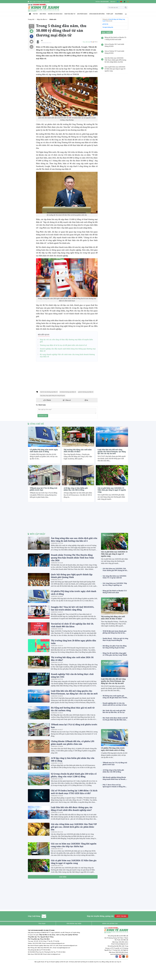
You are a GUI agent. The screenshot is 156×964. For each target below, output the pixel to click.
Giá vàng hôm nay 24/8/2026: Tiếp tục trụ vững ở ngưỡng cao (115, 584)
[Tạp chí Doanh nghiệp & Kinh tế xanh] (43, 7)
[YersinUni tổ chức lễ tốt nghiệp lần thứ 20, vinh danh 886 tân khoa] (39, 628)
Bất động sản (108, 599)
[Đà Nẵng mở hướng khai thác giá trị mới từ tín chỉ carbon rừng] (39, 712)
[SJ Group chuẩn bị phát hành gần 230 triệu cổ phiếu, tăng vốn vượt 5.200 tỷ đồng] (39, 778)
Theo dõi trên (86, 42)
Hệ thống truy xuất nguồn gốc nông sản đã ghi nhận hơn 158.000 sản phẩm (115, 697)
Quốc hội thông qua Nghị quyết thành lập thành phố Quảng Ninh (71, 575)
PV (42, 40)
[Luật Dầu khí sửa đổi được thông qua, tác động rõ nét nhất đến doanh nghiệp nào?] (39, 812)
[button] (113, 1)
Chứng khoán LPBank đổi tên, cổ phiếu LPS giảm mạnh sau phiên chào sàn (72, 742)
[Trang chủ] (30, 14)
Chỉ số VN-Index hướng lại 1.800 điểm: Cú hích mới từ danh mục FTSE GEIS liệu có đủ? (74, 792)
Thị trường (108, 535)
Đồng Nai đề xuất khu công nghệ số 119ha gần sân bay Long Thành (115, 654)
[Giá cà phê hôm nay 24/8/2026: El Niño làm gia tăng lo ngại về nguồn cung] (112, 475)
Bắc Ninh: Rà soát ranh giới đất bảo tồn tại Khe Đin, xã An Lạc (114, 711)
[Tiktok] (124, 2)
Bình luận (31, 26)
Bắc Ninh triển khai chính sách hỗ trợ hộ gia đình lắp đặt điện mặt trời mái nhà (115, 719)
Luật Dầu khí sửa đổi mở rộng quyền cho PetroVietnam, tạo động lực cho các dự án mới (112, 452)
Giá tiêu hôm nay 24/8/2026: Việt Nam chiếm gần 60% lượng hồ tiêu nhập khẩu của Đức (115, 569)
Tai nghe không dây (107, 27)
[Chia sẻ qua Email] (31, 41)
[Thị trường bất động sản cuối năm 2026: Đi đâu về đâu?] (78, 437)
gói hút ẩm (105, 24)
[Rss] (128, 2)
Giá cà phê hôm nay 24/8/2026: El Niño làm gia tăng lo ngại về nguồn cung (112, 490)
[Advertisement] (67, 375)
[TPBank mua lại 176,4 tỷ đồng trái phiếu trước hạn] (44, 475)
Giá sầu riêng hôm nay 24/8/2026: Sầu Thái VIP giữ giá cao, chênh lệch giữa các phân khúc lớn (74, 827)
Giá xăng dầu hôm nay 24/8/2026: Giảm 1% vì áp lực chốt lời (114, 577)
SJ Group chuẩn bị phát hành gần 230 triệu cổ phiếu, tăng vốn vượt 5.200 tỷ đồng (74, 775)
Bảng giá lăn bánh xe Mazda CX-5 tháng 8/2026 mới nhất (115, 592)
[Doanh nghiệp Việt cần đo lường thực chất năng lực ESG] (39, 679)
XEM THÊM (62, 877)
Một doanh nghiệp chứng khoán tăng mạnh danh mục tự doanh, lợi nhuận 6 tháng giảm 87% (114, 778)
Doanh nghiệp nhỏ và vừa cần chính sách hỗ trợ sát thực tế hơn (115, 704)
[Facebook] (118, 2)
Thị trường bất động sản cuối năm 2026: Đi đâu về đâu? (78, 451)
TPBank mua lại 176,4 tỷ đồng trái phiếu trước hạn (43, 489)
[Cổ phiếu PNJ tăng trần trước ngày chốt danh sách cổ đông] (44, 437)
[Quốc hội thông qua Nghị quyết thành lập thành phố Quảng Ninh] (39, 579)
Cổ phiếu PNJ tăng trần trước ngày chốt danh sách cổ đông (44, 451)
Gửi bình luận (43, 416)
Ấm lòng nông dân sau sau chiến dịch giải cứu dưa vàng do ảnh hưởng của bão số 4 (74, 539)
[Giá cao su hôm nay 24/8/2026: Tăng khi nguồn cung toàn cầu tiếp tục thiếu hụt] (39, 848)
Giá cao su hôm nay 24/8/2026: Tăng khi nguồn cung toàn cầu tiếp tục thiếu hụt (73, 845)
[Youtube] (121, 2)
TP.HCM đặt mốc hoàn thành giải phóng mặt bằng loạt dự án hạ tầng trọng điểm (114, 632)
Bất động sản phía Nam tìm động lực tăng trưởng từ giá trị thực (114, 647)
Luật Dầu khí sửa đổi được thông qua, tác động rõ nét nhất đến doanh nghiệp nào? (72, 808)
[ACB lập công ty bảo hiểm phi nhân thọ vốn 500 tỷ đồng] (78, 475)
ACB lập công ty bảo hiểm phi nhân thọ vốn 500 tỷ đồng (76, 489)
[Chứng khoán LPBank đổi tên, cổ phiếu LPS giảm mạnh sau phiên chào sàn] (39, 746)
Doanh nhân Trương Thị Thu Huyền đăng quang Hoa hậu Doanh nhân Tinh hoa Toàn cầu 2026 (72, 558)
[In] (31, 47)
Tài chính (107, 731)
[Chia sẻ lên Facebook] (31, 36)
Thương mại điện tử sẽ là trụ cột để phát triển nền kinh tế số (63, 345)
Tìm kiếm (125, 7)
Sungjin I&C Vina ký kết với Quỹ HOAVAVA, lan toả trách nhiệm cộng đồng (72, 608)
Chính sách (108, 662)
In (87, 400)
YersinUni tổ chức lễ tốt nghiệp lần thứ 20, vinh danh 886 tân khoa (72, 625)
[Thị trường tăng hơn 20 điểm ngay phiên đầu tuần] (39, 645)
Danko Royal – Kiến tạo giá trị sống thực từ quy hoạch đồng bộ (115, 639)
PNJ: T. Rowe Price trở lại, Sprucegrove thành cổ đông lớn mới (114, 786)
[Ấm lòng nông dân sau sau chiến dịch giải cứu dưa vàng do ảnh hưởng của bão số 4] (39, 543)
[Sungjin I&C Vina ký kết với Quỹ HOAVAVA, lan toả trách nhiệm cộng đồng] (39, 612)
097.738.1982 (122, 916)
